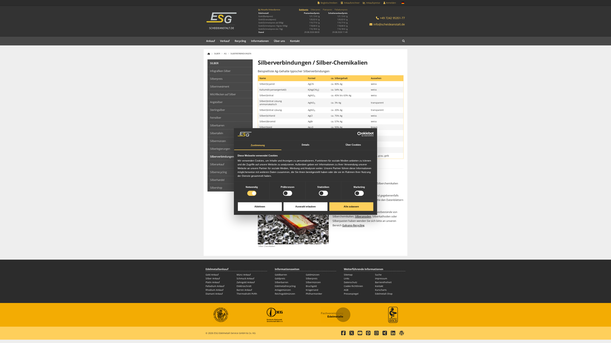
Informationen (260, 41)
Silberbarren (281, 282)
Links (346, 278)
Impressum (381, 278)
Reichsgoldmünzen (285, 293)
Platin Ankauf (213, 282)
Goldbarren (281, 274)
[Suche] (403, 41)
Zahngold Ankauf (246, 282)
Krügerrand (312, 289)
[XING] (384, 333)
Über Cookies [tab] (353, 144)
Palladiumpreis (341, 9)
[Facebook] (343, 333)
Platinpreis (327, 9)
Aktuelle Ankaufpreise (270, 9)
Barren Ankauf (244, 289)
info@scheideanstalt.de (389, 24)
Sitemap (348, 274)
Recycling (240, 41)
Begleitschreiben (328, 2)
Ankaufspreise (372, 2)
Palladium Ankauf (215, 286)
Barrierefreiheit (383, 282)
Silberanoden (363, 216)
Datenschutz (350, 282)
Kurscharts (381, 289)
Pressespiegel (351, 293)
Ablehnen (259, 206)
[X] (351, 333)
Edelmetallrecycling (285, 286)
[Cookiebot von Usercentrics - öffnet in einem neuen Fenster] (360, 134)
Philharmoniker (314, 293)
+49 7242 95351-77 (392, 18)
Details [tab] (305, 144)
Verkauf (225, 41)
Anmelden (390, 2)
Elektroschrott (244, 286)
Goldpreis (303, 9)
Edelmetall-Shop (384, 293)
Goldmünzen (313, 274)
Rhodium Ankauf (214, 289)
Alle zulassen (351, 206)
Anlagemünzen (283, 289)
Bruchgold (311, 286)
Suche (378, 274)
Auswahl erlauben (305, 206)
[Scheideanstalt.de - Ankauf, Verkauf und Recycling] (210, 54)
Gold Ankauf (212, 274)
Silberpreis (315, 9)
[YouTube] (359, 333)
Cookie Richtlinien (353, 286)
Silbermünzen (313, 282)
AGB (346, 289)
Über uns (279, 41)
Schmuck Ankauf (245, 278)
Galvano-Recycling (353, 225)
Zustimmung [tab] (258, 145)
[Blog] (401, 333)
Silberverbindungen (240, 53)
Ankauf (210, 41)
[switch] (287, 193)
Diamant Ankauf (214, 293)
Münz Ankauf (244, 274)
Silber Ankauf (213, 278)
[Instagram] (376, 333)
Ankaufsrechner (351, 2)
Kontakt (295, 41)
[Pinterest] (368, 333)
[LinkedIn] (393, 333)
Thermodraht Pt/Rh (247, 293)
